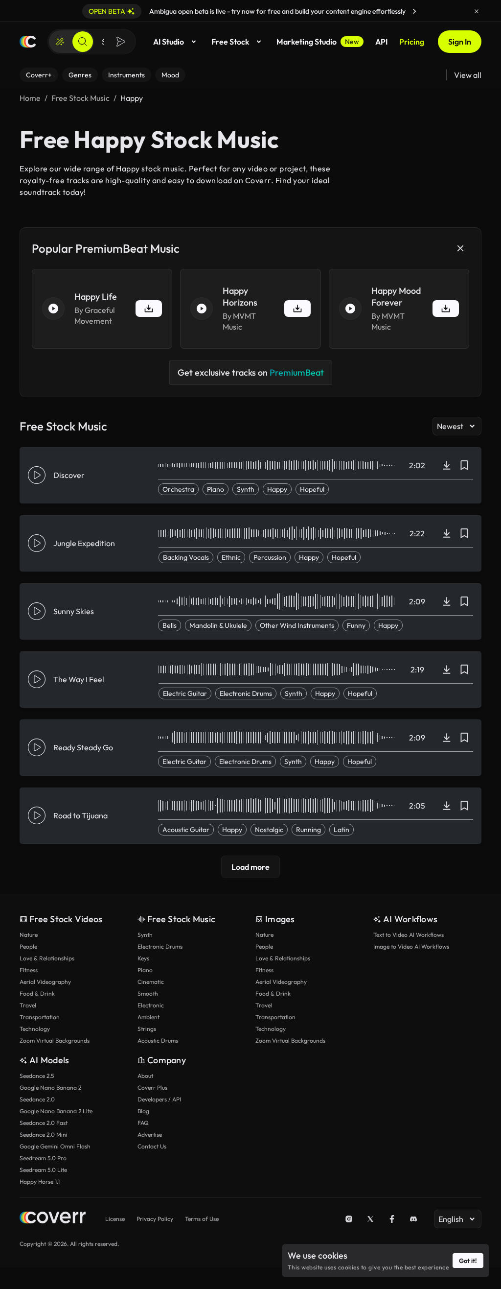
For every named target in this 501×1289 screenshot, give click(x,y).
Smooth (147, 993)
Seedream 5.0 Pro (43, 1158)
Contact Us (151, 1146)
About (145, 1075)
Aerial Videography (45, 981)
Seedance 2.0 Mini (44, 1134)
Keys (143, 958)
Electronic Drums (246, 693)
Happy (277, 489)
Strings (146, 1028)
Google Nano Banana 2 (50, 1087)
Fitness (29, 970)
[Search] (82, 41)
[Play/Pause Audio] (53, 308)
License (115, 1218)
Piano (215, 489)
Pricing (411, 42)
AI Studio (168, 42)
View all (467, 75)
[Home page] (28, 42)
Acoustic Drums (157, 1040)
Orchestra (178, 489)
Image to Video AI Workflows (411, 946)
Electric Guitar (185, 693)
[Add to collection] (464, 465)
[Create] (60, 41)
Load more (250, 867)
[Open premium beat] (149, 308)
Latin (341, 829)
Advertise (149, 1134)
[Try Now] (414, 11)
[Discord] (413, 1219)
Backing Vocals (186, 557)
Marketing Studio (317, 42)
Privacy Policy (155, 1218)
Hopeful (312, 489)
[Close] (476, 11)
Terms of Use (202, 1218)
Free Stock (230, 42)
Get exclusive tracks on (251, 372)
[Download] (446, 465)
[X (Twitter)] (370, 1219)
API (381, 42)
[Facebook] (392, 1219)
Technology (35, 1028)
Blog (143, 1111)
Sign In (459, 42)
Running (308, 829)
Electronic (150, 1005)
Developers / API (159, 1099)
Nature (29, 934)
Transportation (40, 1017)
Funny (356, 625)
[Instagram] (349, 1219)
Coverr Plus (152, 1087)
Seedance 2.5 (37, 1075)
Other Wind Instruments (297, 625)
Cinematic (150, 981)
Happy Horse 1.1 (40, 1181)
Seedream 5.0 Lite (43, 1169)
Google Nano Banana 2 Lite (56, 1111)
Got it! (468, 1261)
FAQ (143, 1122)
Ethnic (231, 557)
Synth (245, 489)
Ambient (148, 1017)
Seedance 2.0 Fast (44, 1122)
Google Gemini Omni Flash (55, 1146)
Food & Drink (37, 993)
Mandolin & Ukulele (218, 625)
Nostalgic (269, 829)
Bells (169, 625)
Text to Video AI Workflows (408, 934)
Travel (28, 1005)
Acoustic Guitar (185, 829)
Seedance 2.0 (37, 1099)
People (28, 946)
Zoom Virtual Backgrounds (55, 1040)
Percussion (269, 557)
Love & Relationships (47, 958)
